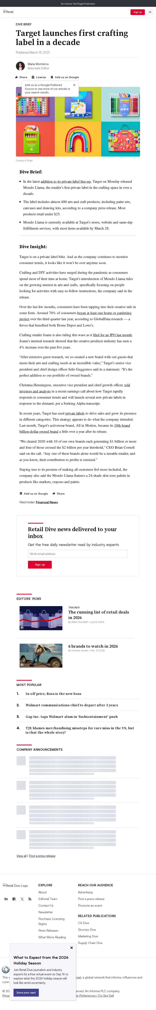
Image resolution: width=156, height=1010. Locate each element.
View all (21, 856)
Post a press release (42, 856)
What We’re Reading (52, 937)
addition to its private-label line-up (66, 181)
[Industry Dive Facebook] (14, 899)
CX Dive (83, 923)
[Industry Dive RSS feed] (30, 899)
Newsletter (45, 912)
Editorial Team (47, 899)
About (42, 892)
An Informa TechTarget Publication (78, 3)
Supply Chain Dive (90, 943)
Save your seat (26, 992)
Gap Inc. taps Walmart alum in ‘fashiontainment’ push (72, 716)
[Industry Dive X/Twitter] (22, 899)
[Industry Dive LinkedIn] (6, 899)
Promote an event (90, 905)
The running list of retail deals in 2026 (98, 614)
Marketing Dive (88, 936)
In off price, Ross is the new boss (53, 693)
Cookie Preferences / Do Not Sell (91, 995)
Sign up (138, 12)
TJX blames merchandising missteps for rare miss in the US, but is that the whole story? (80, 730)
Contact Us (45, 905)
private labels (74, 413)
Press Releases (48, 930)
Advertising (85, 892)
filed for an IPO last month (112, 334)
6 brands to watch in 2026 (93, 646)
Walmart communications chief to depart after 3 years (72, 705)
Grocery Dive (87, 929)
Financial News (47, 502)
